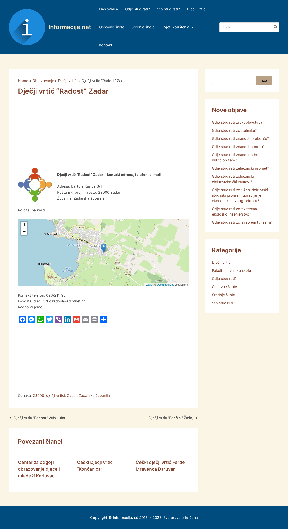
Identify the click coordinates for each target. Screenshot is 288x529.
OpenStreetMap (165, 284)
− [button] (24, 231)
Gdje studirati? (224, 278)
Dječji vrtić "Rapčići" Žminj (173, 418)
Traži (264, 80)
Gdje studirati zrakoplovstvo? (237, 122)
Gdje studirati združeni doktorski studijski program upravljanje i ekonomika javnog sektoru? (240, 195)
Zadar (72, 395)
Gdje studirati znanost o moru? (238, 146)
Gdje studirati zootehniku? (234, 130)
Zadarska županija (94, 395)
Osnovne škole (224, 286)
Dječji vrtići (221, 262)
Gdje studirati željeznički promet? (240, 168)
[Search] (276, 27)
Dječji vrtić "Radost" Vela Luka (37, 418)
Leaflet (149, 284)
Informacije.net (70, 26)
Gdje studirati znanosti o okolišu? (240, 138)
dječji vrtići (55, 395)
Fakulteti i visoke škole (231, 270)
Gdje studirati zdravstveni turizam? (242, 222)
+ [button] (24, 225)
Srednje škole (223, 295)
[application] (191, 27)
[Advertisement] (103, 134)
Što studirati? (223, 303)
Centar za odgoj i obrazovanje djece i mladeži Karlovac (39, 469)
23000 (38, 395)
